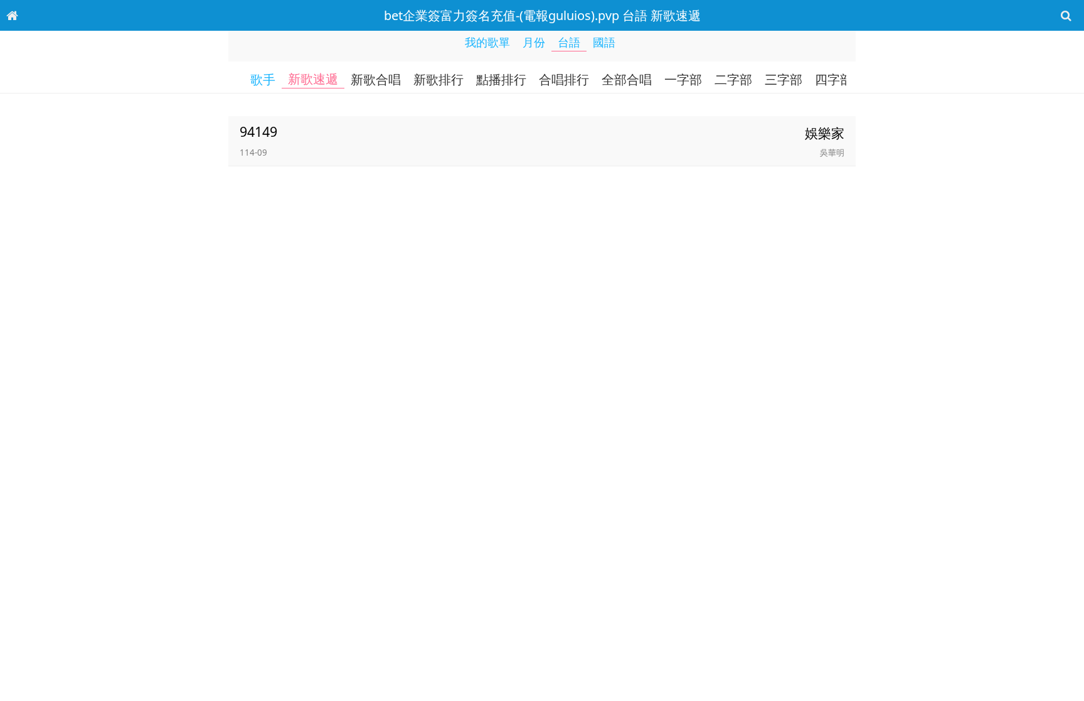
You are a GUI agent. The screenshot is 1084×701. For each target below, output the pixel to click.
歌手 (262, 80)
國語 (604, 42)
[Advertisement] (542, 673)
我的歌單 (487, 42)
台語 (569, 42)
